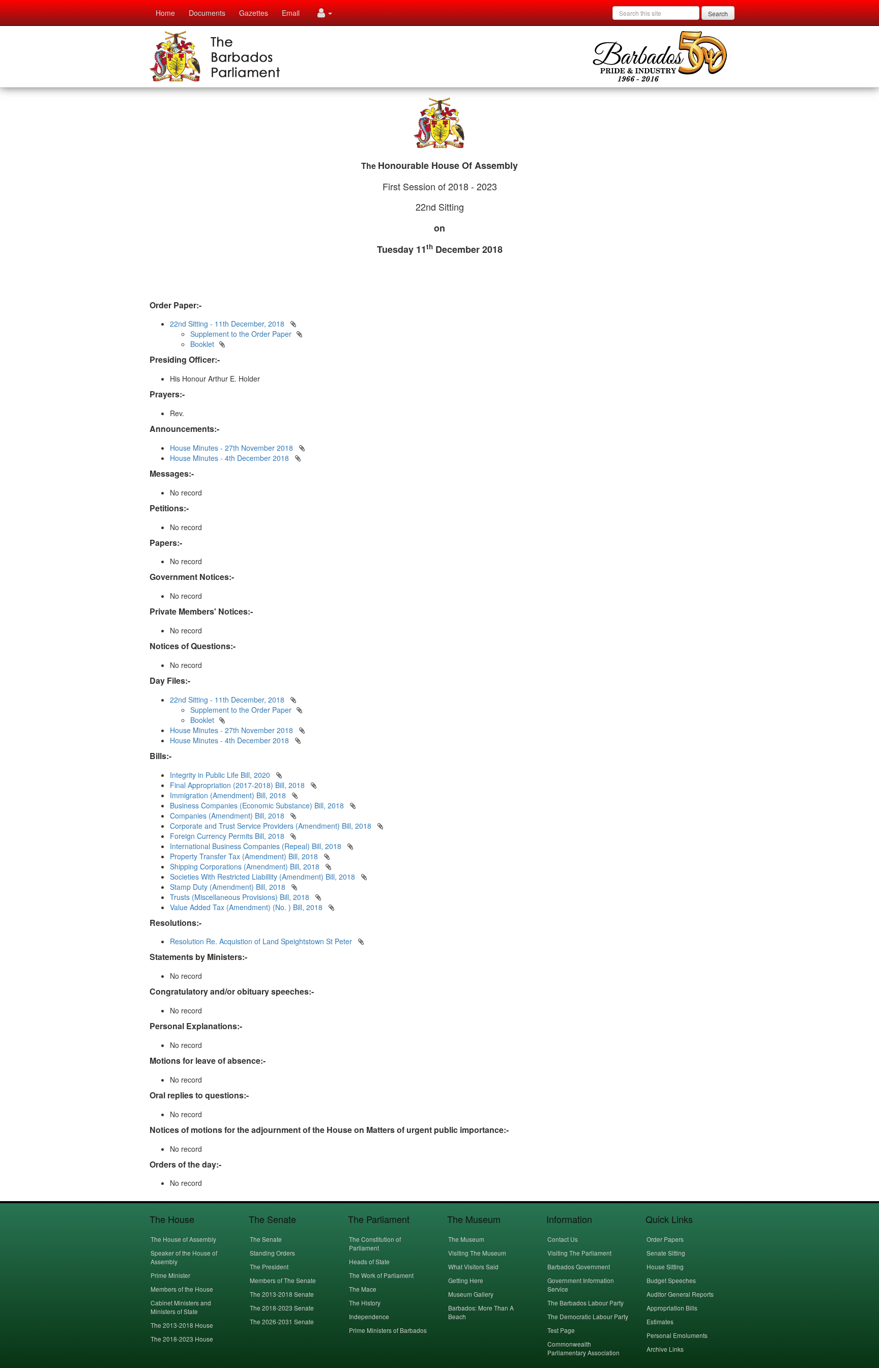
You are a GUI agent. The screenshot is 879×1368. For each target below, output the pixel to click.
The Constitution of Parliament (375, 1243)
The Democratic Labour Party (587, 1316)
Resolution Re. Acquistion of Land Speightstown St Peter (262, 941)
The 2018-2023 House (182, 1338)
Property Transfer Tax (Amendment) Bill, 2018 (245, 856)
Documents (207, 13)
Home (165, 13)
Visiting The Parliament (579, 1252)
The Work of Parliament (381, 1275)
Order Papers (665, 1239)
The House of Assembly (183, 1239)
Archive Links (665, 1349)
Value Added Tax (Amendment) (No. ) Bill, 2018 (247, 907)
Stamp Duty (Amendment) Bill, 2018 (228, 887)
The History (364, 1302)
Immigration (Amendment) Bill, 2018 (229, 795)
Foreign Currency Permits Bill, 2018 (228, 836)
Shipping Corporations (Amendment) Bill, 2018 (245, 866)
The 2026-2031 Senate (282, 1321)
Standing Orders (272, 1252)
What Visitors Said (473, 1266)
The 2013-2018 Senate (282, 1294)
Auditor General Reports (680, 1294)
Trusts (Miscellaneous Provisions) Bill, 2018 (240, 897)
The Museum (466, 1239)
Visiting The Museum (477, 1252)
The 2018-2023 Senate (282, 1307)
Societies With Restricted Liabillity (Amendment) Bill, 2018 (263, 876)
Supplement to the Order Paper (240, 334)
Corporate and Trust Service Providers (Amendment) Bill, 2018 (271, 826)
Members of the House (182, 1289)
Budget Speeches (671, 1280)
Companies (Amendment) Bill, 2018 (228, 815)
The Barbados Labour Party (585, 1302)
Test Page (561, 1330)
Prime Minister (170, 1275)
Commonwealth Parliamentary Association (583, 1348)
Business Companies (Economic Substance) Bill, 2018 (258, 805)
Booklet (202, 344)
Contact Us (562, 1239)
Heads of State (369, 1261)
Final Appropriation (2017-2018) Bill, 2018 (238, 785)
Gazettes (253, 13)
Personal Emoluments (677, 1335)
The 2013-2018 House (182, 1325)
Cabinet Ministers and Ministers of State (181, 1307)
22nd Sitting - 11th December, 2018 (227, 323)
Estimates (660, 1321)
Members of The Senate (283, 1280)
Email (291, 13)
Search (718, 13)
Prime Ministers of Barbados (388, 1330)
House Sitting (665, 1266)
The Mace (362, 1289)
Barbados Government (578, 1266)
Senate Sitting (666, 1252)
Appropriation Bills (672, 1307)
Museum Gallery (470, 1294)
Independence (369, 1316)
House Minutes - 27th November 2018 (231, 448)
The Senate (266, 1239)
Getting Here (465, 1280)
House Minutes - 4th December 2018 (229, 458)
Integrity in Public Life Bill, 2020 (221, 775)
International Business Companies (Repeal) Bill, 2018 (256, 846)
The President (269, 1266)
